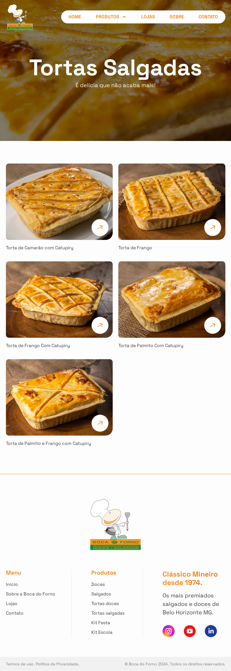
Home (74, 17)
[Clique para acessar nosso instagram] (169, 631)
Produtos (107, 17)
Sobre (177, 17)
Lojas (148, 17)
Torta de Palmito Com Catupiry (150, 345)
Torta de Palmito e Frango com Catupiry (48, 443)
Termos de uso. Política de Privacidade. (42, 663)
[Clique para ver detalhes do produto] (59, 202)
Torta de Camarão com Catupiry (40, 248)
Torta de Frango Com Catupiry (38, 345)
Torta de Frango (135, 248)
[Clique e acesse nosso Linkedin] (211, 631)
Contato (208, 17)
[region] (73, 623)
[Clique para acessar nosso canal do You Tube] (190, 631)
